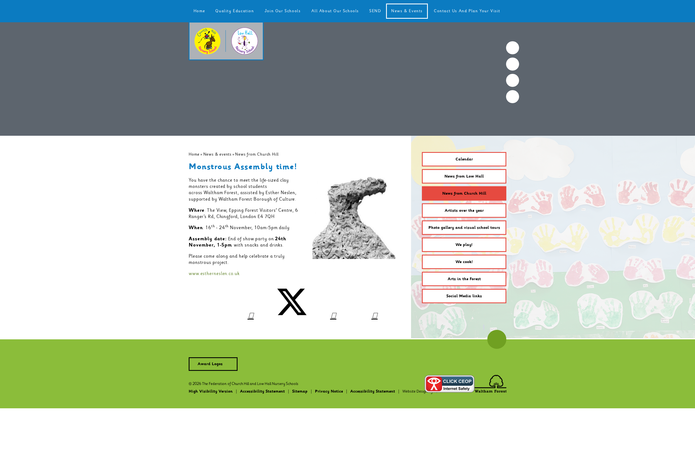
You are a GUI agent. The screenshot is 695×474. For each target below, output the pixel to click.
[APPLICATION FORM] (512, 64)
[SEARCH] (512, 47)
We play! (464, 245)
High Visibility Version (211, 391)
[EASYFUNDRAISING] (512, 80)
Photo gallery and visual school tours (464, 227)
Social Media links (464, 296)
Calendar (464, 159)
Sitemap (300, 391)
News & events (217, 154)
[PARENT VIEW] (512, 96)
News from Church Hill (257, 154)
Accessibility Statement (262, 391)
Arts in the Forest (464, 279)
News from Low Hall (464, 176)
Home (194, 154)
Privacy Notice (329, 391)
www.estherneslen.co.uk (214, 273)
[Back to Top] (496, 339)
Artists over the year (464, 210)
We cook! (464, 262)
